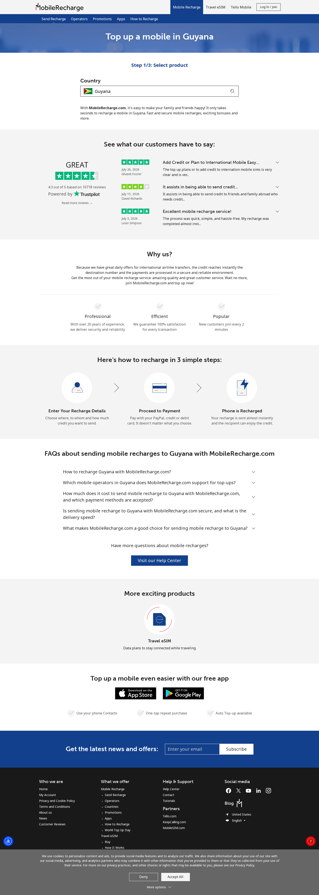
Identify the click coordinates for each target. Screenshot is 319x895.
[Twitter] (240, 791)
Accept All (175, 876)
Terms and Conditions (54, 807)
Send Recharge (115, 795)
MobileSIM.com (174, 828)
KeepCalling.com (174, 822)
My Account (47, 795)
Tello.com (169, 816)
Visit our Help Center (159, 560)
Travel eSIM (159, 640)
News (43, 818)
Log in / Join (268, 7)
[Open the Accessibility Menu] (8, 841)
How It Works (114, 848)
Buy (107, 842)
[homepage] (61, 7)
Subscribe (236, 749)
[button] (186, 7)
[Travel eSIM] (159, 619)
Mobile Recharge (113, 789)
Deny (143, 876)
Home (43, 789)
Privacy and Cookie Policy (57, 801)
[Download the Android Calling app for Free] (183, 693)
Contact (168, 795)
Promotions (102, 18)
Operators (79, 18)
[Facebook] (230, 791)
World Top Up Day (117, 830)
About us (45, 812)
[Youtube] (250, 791)
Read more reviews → (77, 203)
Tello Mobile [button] (241, 7)
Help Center (171, 789)
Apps (121, 18)
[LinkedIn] (260, 791)
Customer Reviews (52, 824)
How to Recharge (144, 18)
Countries (111, 807)
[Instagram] (268, 791)
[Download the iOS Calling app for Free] (135, 693)
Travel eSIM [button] (215, 7)
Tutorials (169, 801)
